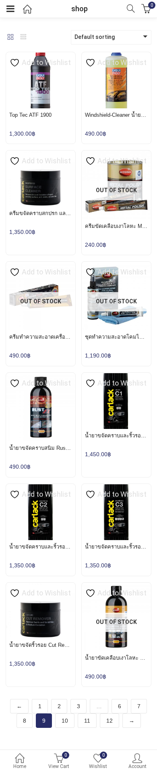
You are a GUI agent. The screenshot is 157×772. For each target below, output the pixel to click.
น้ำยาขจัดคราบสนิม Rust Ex (42, 448)
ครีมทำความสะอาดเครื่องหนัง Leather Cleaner (62, 337)
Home (19, 766)
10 (65, 720)
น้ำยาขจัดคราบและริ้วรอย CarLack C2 (53, 547)
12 (109, 720)
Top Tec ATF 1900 (30, 115)
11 (87, 720)
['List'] (23, 37)
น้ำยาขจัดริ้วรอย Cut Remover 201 (49, 645)
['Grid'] (10, 37)
